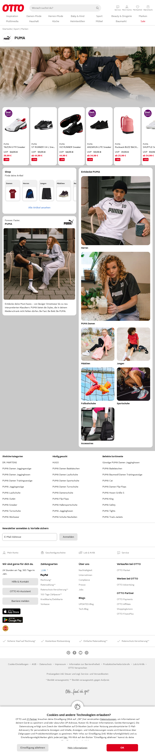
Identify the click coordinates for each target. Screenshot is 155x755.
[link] (5, 628)
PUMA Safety (108, 505)
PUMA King (108, 499)
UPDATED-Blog (86, 604)
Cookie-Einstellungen (18, 664)
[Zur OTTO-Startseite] (13, 8)
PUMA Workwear (10, 517)
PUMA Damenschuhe (63, 493)
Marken (24, 29)
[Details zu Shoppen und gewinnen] (8, 113)
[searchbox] (61, 8)
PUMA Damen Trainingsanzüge (17, 480)
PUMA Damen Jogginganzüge (16, 468)
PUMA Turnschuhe (11, 511)
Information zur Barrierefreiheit (84, 664)
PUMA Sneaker (9, 505)
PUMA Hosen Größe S (113, 493)
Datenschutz (46, 664)
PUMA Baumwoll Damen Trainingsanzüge (122, 474)
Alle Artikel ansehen (39, 207)
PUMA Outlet (8, 499)
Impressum (60, 664)
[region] (77, 730)
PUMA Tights (108, 511)
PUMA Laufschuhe (11, 493)
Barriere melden (20, 601)
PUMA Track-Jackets (112, 517)
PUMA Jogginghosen (63, 511)
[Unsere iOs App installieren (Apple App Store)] (11, 611)
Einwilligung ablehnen (32, 747)
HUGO (56, 462)
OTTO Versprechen (77, 668)
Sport (16, 29)
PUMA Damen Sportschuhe (66, 480)
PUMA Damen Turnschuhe (65, 486)
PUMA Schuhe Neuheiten (65, 517)
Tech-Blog (83, 609)
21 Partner (32, 719)
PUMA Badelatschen (112, 468)
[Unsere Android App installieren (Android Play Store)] (12, 620)
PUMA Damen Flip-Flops (114, 486)
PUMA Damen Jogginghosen (16, 474)
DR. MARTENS (9, 462)
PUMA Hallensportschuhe (65, 505)
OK (122, 747)
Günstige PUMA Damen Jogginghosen (121, 462)
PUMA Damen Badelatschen (66, 468)
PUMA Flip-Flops (61, 499)
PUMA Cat (107, 480)
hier (65, 737)
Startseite (7, 29)
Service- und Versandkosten (94, 674)
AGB (34, 664)
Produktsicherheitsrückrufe (116, 664)
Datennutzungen (108, 719)
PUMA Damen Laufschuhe (65, 474)
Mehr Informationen (77, 748)
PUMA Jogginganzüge (13, 486)
